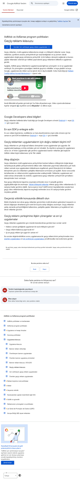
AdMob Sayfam (63, 21)
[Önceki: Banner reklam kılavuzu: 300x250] (7, 47)
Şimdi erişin (8, 463)
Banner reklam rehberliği (17, 349)
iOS (44, 136)
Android (62, 121)
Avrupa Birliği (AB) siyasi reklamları (18, 413)
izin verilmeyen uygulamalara (33, 239)
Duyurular (20, 10)
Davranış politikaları (14, 335)
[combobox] (46, 3)
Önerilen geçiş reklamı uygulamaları (21, 376)
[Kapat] (78, 20)
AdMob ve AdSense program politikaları (19, 316)
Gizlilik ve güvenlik (13, 399)
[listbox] (10, 475)
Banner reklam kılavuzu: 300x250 (20, 363)
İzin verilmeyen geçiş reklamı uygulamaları (23, 372)
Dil (6, 473)
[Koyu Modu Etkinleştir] (19, 475)
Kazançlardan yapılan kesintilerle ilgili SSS (21, 395)
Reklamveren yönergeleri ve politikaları (20, 404)
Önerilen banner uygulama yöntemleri (22, 358)
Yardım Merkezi (8, 10)
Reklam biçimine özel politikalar (17, 381)
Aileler (9, 386)
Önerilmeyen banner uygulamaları (20, 353)
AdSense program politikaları (17, 326)
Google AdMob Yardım (16, 3)
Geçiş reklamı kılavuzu (17, 367)
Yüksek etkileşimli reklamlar (39, 185)
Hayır (44, 269)
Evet (34, 269)
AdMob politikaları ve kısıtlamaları (18, 321)
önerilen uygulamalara (12, 239)
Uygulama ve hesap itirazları (16, 330)
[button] (3, 3)
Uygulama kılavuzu (13, 340)
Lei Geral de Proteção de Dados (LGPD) (20, 409)
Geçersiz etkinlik (12, 390)
